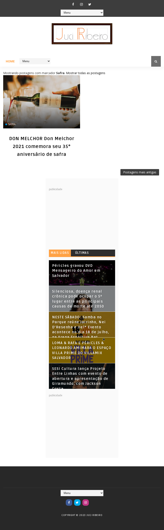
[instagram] (81, 4)
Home (10, 61)
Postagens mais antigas (139, 172)
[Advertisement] (81, 217)
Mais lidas (60, 253)
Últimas (82, 253)
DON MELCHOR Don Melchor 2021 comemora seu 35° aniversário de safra (41, 146)
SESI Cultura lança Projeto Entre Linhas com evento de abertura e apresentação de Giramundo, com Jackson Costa (80, 379)
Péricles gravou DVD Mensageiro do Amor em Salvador (76, 271)
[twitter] (89, 4)
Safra (12, 124)
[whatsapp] (94, 500)
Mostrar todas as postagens (85, 73)
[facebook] (73, 4)
